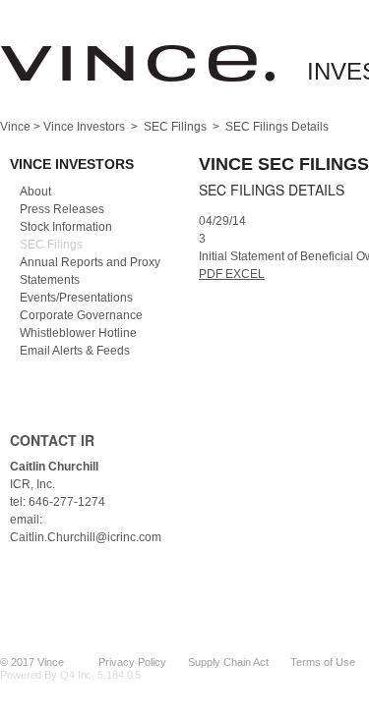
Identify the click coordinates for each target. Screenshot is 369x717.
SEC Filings (175, 127)
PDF (212, 274)
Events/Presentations (76, 297)
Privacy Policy (132, 662)
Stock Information (66, 227)
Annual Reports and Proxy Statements (90, 271)
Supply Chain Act (228, 662)
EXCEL (245, 274)
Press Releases (62, 209)
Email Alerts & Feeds (75, 351)
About (35, 191)
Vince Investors (84, 127)
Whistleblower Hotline (78, 333)
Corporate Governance (81, 315)
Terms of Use (322, 662)
